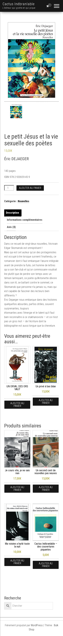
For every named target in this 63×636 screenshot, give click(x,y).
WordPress (37, 625)
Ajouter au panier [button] (17, 405)
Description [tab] (12, 212)
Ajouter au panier (30, 188)
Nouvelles (23, 201)
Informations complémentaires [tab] (24, 219)
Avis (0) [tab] (11, 227)
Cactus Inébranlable (19, 4)
